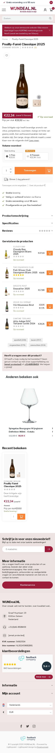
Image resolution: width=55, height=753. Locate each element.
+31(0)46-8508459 (17, 627)
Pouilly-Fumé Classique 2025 (25, 39)
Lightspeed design (26, 747)
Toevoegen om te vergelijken (14, 185)
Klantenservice (27, 585)
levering (13, 192)
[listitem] (29, 411)
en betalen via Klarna (23, 197)
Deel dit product (36, 185)
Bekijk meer (41, 677)
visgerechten (17, 345)
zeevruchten (37, 345)
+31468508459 (31, 364)
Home (5, 39)
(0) (35, 47)
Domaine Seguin (10, 47)
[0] (51, 10)
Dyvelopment (42, 747)
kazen (36, 340)
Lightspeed (11, 747)
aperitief (20, 340)
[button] (5, 411)
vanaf (20, 2)
